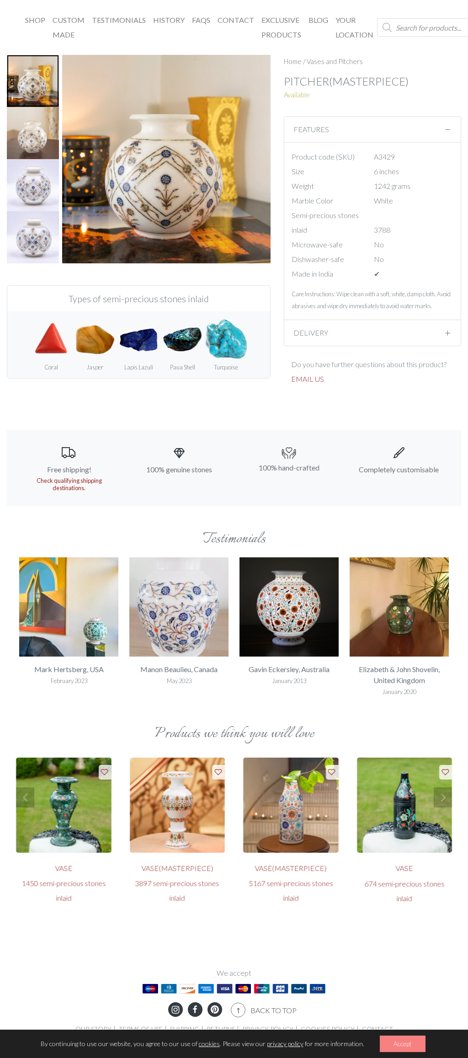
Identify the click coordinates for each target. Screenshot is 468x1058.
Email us (307, 378)
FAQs (201, 20)
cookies (209, 1043)
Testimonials (119, 20)
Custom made (69, 27)
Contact (236, 20)
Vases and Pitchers (335, 61)
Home (293, 61)
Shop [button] (35, 20)
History (169, 20)
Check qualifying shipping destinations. (69, 484)
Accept (403, 1043)
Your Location (354, 27)
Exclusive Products (281, 27)
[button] (28, 612)
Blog (318, 20)
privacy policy (285, 1043)
